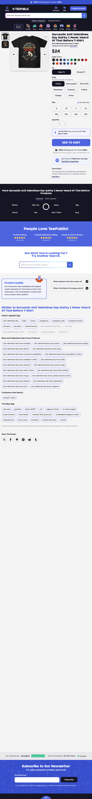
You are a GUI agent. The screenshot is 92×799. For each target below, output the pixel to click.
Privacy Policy (41, 785)
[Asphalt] (75, 63)
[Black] (53, 60)
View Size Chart (84, 102)
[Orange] (57, 63)
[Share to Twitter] (4, 439)
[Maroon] (82, 60)
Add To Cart (71, 142)
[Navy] (61, 60)
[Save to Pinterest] (23, 439)
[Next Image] (44, 54)
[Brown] (53, 63)
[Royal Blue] (64, 60)
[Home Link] (20, 9)
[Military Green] (79, 60)
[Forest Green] (75, 60)
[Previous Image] (14, 54)
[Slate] (68, 60)
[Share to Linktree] (17, 439)
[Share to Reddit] (29, 439)
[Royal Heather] (68, 63)
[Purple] (61, 63)
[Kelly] (71, 60)
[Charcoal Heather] (57, 60)
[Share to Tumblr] (35, 439)
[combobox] (43, 15)
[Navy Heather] (64, 63)
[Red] (86, 60)
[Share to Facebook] (10, 439)
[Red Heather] (71, 63)
